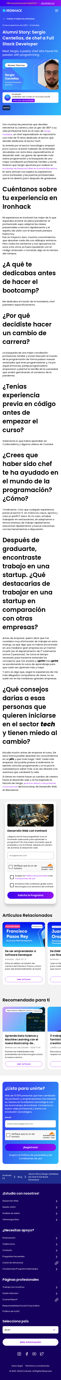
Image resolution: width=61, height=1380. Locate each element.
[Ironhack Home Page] (12, 10)
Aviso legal (17, 1365)
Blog (20, 1177)
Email (9, 1117)
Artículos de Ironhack (23, 100)
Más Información (30, 1342)
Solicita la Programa (30, 895)
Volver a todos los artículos (20, 18)
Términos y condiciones (37, 1365)
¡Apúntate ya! (47, 3)
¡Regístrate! (30, 1147)
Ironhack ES (7, 1177)
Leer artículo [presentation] (24, 979)
